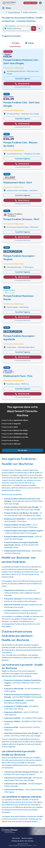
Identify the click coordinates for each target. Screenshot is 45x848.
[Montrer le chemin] (3, 12)
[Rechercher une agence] (33, 28)
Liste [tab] (16, 43)
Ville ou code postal (10, 26)
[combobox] (18, 28)
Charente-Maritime (14, 12)
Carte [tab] (31, 43)
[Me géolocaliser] (39, 28)
